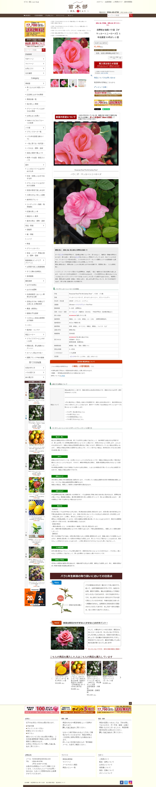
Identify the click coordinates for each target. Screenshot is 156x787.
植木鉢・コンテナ (33, 330)
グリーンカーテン (33, 248)
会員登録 (108, 2)
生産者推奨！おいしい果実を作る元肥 (36, 295)
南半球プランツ (32, 200)
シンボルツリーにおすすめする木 (36, 170)
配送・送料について (106, 762)
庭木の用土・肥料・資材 (36, 221)
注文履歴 (28, 73)
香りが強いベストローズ (57, 28)
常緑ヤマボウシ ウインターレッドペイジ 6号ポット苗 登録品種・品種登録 (36, 472)
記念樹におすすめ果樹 (35, 94)
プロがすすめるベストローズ (62, 21)
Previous (52, 678)
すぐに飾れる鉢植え (34, 271)
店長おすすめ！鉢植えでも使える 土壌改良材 (36, 303)
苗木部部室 (39, 15)
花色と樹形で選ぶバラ (35, 153)
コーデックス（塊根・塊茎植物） (36, 205)
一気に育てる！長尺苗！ (36, 143)
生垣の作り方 (30, 368)
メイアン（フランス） (71, 30)
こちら (63, 375)
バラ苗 (27, 128)
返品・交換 (101, 718)
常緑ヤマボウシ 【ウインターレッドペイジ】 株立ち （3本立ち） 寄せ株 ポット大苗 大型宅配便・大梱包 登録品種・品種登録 (36, 424)
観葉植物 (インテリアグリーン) (33, 261)
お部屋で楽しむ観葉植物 (36, 267)
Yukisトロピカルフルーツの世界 (35, 122)
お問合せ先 (28, 755)
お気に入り (50, 15)
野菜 (28, 244)
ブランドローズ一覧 (34, 132)
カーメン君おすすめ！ (35, 353)
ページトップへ (130, 703)
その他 (79, 30)
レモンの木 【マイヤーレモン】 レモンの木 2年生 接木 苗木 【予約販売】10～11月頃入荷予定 (36, 518)
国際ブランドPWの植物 (35, 357)
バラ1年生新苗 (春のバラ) (35, 138)
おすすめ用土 (32, 285)
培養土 (68, 447)
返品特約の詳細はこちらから (104, 82)
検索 (131, 15)
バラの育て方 (30, 372)
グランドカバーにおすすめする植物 (36, 184)
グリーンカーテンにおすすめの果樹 (36, 110)
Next (120, 677)
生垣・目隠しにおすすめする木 (36, 177)
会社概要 (27, 782)
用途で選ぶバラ (74, 21)
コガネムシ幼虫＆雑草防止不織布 (36, 319)
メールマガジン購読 (70, 765)
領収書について (105, 767)
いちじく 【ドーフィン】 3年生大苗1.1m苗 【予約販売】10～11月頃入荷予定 (37, 495)
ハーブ (29, 239)
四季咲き (86, 33)
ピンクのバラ (70, 33)
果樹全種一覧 (32, 99)
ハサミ (29, 325)
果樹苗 (27, 83)
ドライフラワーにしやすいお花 (36, 340)
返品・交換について (106, 770)
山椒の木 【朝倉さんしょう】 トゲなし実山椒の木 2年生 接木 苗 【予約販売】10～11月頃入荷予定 (36, 561)
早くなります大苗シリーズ (36, 89)
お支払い (27, 718)
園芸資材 (28, 281)
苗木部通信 (128, 2)
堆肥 (77, 445)
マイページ (61, 15)
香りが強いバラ (82, 21)
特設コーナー (30, 335)
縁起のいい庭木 (32, 216)
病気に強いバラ (84, 26)
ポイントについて (105, 773)
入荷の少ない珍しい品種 (36, 195)
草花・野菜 (29, 226)
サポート (100, 755)
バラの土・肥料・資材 (35, 148)
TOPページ (29, 59)
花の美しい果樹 (32, 104)
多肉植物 (30, 276)
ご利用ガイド (118, 2)
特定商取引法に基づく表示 (38, 782)
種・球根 (30, 234)
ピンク (61, 254)
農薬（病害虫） (32, 308)
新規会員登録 (67, 759)
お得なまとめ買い (33, 116)
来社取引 (28, 15)
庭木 (27, 165)
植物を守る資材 (32, 313)
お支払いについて (105, 765)
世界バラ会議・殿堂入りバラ (36, 159)
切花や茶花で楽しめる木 (36, 190)
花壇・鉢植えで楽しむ (56, 23)
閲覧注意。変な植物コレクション (36, 347)
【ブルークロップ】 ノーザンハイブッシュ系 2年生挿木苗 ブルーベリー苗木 (36, 584)
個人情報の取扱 (50, 782)
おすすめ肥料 (32, 290)
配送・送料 (65, 718)
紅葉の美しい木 (32, 211)
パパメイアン (80, 304)
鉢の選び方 (29, 377)
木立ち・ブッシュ (74, 26)
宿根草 (29, 230)
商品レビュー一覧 (69, 767)
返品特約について (60, 782)
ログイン (100, 2)
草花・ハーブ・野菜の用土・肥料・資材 (36, 254)
